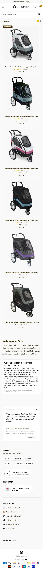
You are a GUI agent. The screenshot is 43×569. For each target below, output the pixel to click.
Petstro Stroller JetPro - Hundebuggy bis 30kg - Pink (21, 168)
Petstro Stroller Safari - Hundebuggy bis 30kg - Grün (21, 116)
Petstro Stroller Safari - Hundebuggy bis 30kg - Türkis (21, 220)
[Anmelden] (36, 7)
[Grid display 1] (38, 21)
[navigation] (2, 2)
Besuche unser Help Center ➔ (12, 453)
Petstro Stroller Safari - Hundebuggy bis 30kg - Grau (21, 67)
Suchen (39, 14)
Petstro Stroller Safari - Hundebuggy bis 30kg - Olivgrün (21, 322)
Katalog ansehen (3, 7)
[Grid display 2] (40, 21)
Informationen (9, 541)
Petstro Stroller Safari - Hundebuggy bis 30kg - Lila (22, 272)
